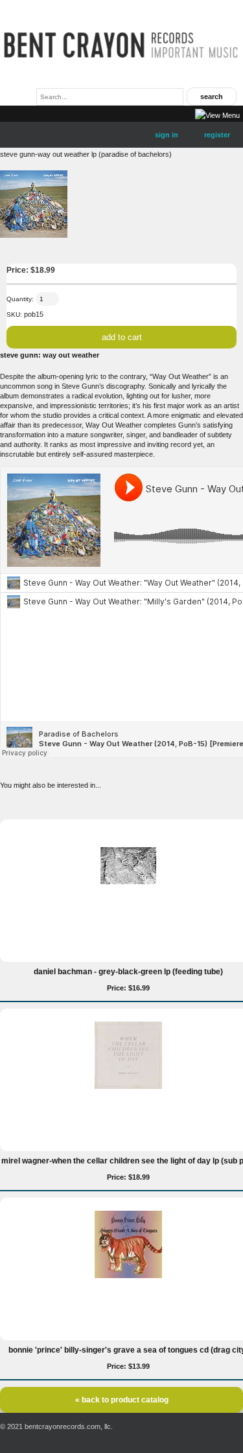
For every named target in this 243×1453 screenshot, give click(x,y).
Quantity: (20, 299)
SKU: (14, 314)
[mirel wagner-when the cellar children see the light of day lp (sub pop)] (128, 1086)
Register (217, 135)
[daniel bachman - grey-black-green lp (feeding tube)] (128, 897)
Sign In (166, 135)
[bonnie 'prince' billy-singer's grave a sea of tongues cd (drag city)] (128, 1275)
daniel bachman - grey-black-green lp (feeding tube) (128, 971)
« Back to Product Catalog (121, 1399)
